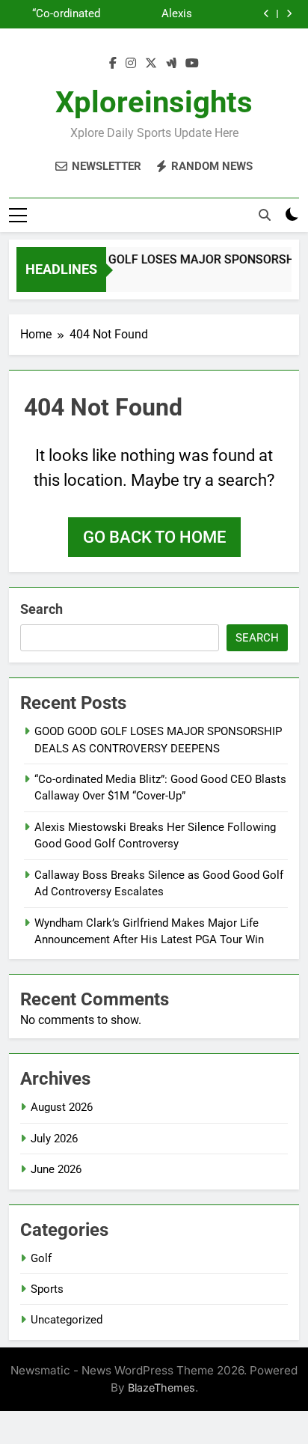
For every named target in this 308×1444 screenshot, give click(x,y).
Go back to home (154, 537)
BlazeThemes (161, 1387)
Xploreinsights (154, 102)
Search (41, 609)
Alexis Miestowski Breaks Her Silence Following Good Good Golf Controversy (148, 14)
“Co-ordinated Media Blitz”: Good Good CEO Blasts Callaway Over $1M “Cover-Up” (57, 14)
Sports (47, 1289)
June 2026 (56, 1169)
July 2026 (54, 1138)
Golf (41, 1258)
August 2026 (62, 1107)
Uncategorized (66, 1319)
